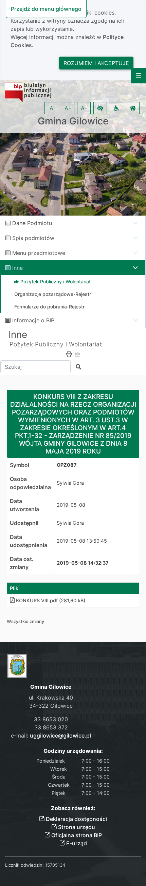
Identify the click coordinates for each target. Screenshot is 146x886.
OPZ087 (67, 465)
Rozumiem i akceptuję (96, 63)
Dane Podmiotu (32, 223)
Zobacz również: (73, 808)
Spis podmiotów (33, 238)
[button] (100, 108)
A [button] (51, 108)
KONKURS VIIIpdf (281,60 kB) (50, 600)
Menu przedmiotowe (38, 252)
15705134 (55, 865)
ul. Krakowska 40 (51, 697)
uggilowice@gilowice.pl (60, 735)
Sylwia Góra (70, 483)
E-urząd (76, 843)
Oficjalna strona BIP (76, 835)
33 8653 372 (51, 727)
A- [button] (84, 108)
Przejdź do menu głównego (46, 8)
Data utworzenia (24, 505)
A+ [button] (68, 108)
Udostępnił (24, 523)
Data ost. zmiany (22, 563)
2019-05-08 (71, 505)
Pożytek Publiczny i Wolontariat (56, 344)
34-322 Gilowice (51, 705)
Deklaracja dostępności (75, 818)
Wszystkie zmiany (25, 621)
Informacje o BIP (33, 320)
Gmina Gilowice (73, 121)
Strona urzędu (76, 827)
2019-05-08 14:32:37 (83, 563)
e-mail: (51, 735)
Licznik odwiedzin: (24, 865)
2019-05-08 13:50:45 (82, 541)
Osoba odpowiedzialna (30, 483)
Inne (17, 267)
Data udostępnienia (28, 540)
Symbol (19, 465)
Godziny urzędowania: (73, 751)
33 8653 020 (51, 719)
